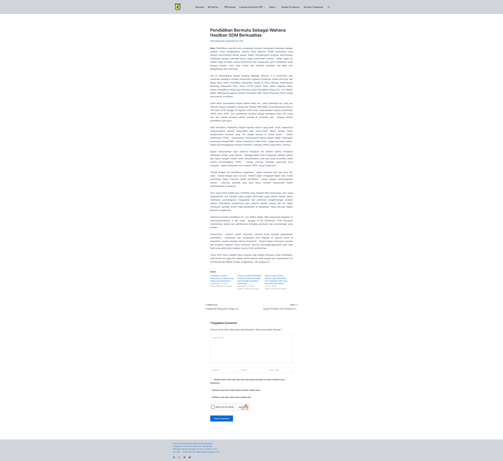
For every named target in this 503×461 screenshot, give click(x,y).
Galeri (272, 7)
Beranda (200, 7)
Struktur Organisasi (313, 7)
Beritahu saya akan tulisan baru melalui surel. (232, 397)
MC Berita (213, 7)
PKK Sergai (230, 7)
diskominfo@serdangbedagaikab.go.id (203, 452)
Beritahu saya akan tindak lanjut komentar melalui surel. (236, 390)
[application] (219, 7)
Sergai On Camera (290, 7)
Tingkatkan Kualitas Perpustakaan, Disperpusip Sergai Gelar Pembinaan (221, 278)
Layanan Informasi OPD (251, 7)
